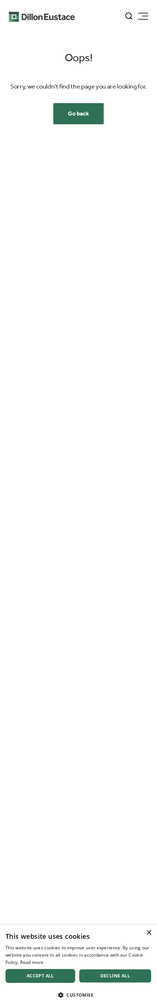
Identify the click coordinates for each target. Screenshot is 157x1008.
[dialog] (78, 966)
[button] (78, 995)
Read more (31, 962)
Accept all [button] (40, 976)
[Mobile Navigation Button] (143, 16)
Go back (78, 113)
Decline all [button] (115, 976)
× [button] (149, 932)
